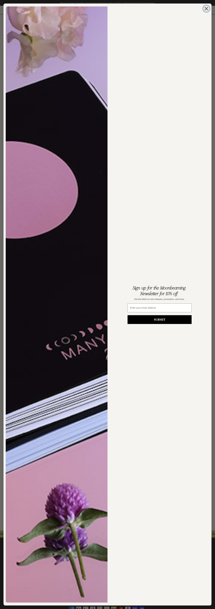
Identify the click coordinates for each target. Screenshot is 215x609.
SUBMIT (159, 319)
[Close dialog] (206, 8)
